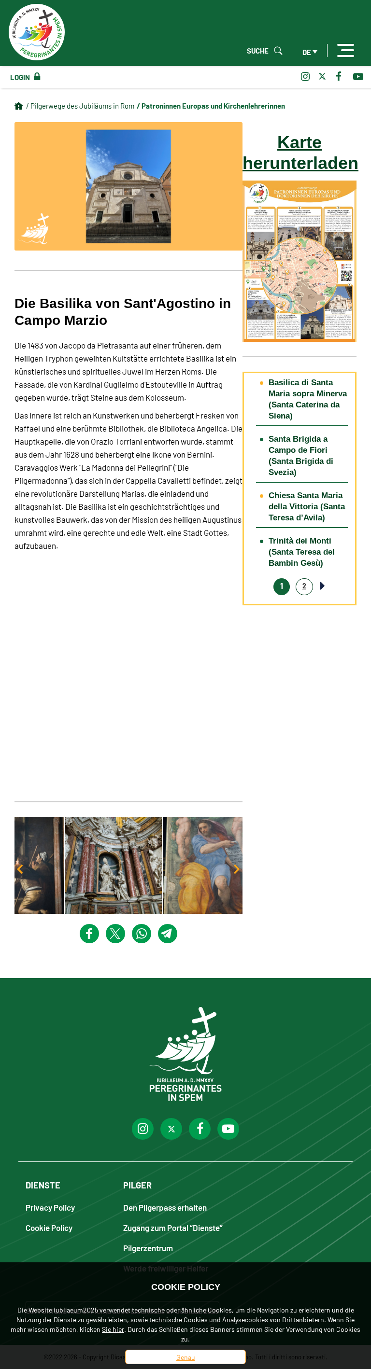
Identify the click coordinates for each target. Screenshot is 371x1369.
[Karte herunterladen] (300, 259)
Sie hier (113, 1329)
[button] (128, 865)
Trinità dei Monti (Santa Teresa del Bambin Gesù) (302, 552)
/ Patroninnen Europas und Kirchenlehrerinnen (211, 105)
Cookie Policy (49, 1227)
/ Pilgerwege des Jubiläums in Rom (80, 105)
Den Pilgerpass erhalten (165, 1207)
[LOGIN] (35, 76)
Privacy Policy (50, 1207)
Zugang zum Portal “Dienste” (173, 1227)
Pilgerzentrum (148, 1247)
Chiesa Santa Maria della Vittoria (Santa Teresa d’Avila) (307, 506)
